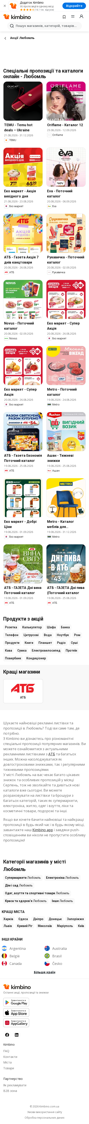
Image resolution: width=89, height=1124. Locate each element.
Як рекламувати (14, 1085)
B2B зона (10, 1091)
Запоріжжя (75, 919)
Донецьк (55, 919)
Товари (8, 1068)
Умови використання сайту (44, 1112)
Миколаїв (45, 926)
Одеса (23, 919)
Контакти (10, 1057)
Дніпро (38, 919)
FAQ (6, 1051)
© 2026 (44, 1106)
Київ (81, 926)
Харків (8, 919)
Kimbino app (42, 829)
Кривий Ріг (25, 926)
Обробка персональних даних (44, 1117)
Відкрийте (74, 6)
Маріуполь (65, 926)
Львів (7, 926)
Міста (7, 1062)
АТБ (51, 754)
